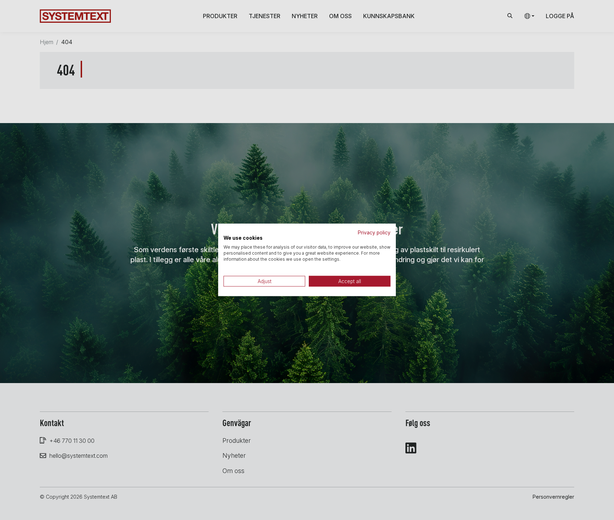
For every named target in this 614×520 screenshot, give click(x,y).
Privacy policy (374, 232)
